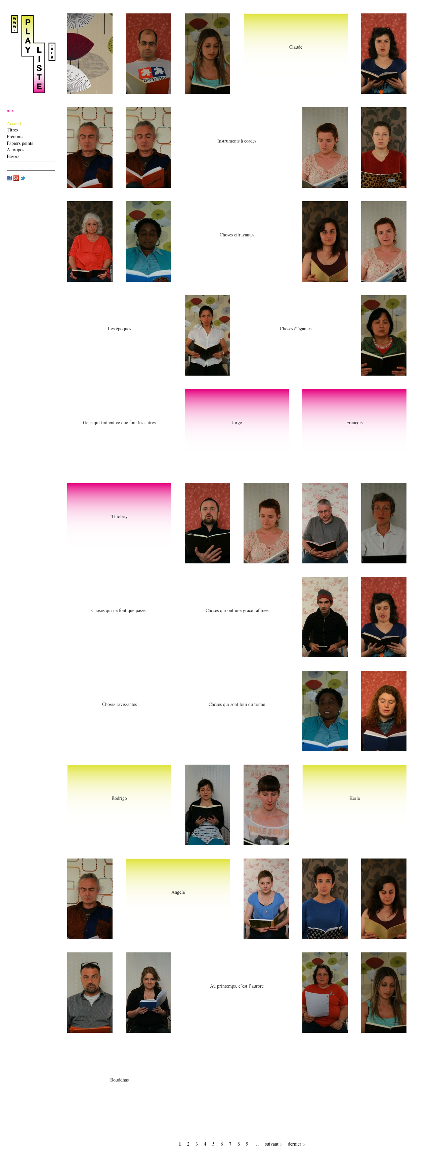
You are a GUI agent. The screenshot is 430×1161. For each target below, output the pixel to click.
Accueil (14, 123)
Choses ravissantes (119, 704)
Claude (295, 47)
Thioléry (119, 516)
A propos (15, 149)
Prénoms (15, 136)
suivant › (273, 1144)
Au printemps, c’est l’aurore (237, 986)
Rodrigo (119, 798)
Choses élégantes (295, 328)
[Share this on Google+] (16, 179)
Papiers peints (20, 143)
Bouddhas (119, 1079)
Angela (178, 892)
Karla (354, 798)
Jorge (237, 422)
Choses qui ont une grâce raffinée (237, 610)
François (354, 422)
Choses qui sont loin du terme (237, 704)
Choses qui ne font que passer (119, 610)
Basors (13, 156)
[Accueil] (35, 54)
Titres (12, 129)
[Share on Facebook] (9, 179)
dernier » (296, 1144)
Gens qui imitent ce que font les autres (119, 422)
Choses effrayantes (237, 234)
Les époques (119, 328)
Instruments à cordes (236, 140)
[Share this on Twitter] (23, 179)
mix (10, 110)
